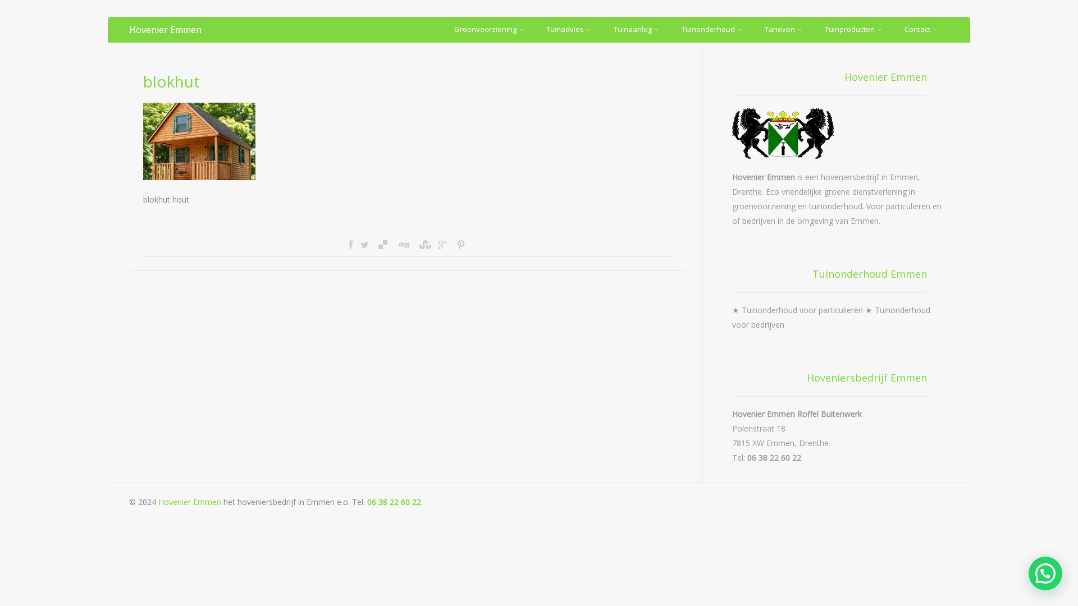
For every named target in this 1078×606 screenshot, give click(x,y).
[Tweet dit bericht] (365, 245)
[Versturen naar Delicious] (383, 245)
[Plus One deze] (442, 245)
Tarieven (780, 29)
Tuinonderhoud (708, 29)
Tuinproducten (850, 29)
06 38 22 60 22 (394, 502)
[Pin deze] (460, 245)
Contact (917, 29)
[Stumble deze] (424, 245)
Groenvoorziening (485, 29)
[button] (1045, 573)
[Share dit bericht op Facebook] (350, 245)
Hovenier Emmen (165, 30)
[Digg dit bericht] (404, 245)
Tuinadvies (565, 29)
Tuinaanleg (633, 29)
